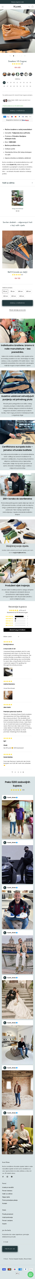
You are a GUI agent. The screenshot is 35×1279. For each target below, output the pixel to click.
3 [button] (18, 772)
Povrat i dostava (7, 1190)
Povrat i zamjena (7, 1220)
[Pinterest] (11, 1177)
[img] (8, 642)
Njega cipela (6, 1197)
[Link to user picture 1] (8, 671)
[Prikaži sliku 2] (15, 55)
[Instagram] (7, 1177)
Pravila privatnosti (7, 1214)
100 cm (20, 291)
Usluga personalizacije (17, 208)
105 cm (28, 291)
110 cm (5, 296)
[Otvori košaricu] (32, 7)
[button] (16, 64)
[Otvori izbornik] (3, 6)
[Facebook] (3, 1177)
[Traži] (29, 6)
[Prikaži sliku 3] (17, 55)
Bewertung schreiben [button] (17, 630)
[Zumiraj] (31, 13)
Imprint (4, 1223)
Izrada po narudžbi (8, 1187)
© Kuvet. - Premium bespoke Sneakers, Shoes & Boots (17, 1259)
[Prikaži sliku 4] (19, 55)
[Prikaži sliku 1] (13, 55)
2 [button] (15, 772)
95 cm (12, 291)
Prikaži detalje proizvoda (17, 310)
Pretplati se (10, 1249)
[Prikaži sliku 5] (21, 55)
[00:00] (17, 31)
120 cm (21, 296)
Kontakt (4, 1203)
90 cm (5, 291)
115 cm (13, 296)
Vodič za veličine (8, 183)
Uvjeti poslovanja (7, 1217)
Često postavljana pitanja (9, 1200)
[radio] (5, 74)
